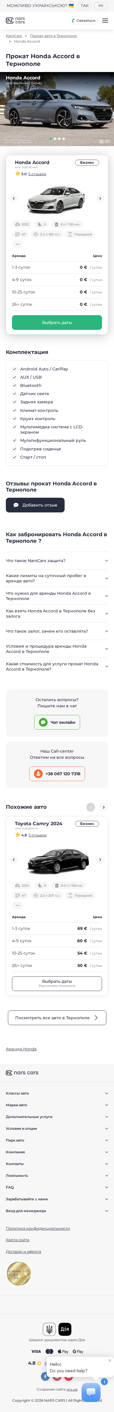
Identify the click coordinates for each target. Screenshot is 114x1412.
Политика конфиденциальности (38, 1228)
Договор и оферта (23, 1251)
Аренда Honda (21, 1049)
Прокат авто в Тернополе (53, 36)
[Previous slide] (13, 198)
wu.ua (72, 1389)
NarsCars (14, 36)
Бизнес (87, 162)
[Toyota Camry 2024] (57, 860)
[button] (50, 138)
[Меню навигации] (105, 20)
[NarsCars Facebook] (45, 1376)
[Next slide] (100, 198)
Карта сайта (18, 1239)
